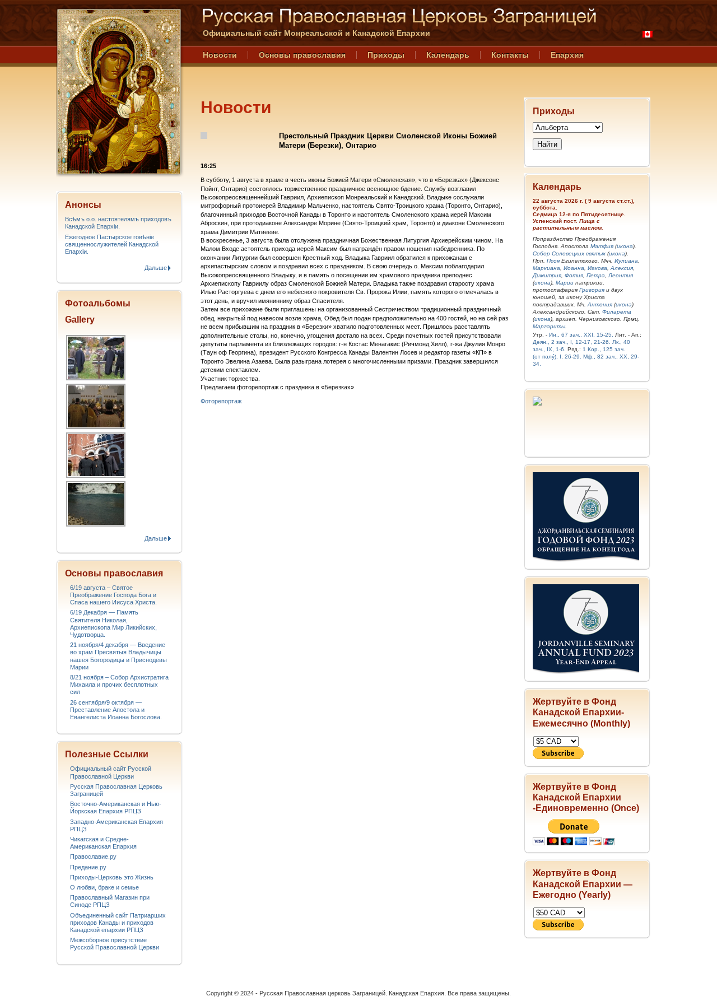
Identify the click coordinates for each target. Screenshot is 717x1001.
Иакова (597, 268)
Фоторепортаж (221, 401)
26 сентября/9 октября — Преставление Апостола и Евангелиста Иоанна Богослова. (116, 709)
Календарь (447, 54)
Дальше (156, 267)
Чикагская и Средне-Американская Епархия (103, 843)
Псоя (553, 261)
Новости (220, 54)
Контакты (510, 54)
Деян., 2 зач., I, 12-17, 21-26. (572, 342)
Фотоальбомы (98, 303)
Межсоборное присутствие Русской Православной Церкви (114, 944)
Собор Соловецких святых (569, 253)
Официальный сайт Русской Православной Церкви (110, 772)
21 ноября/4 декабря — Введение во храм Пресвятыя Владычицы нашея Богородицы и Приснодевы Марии (118, 656)
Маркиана (546, 268)
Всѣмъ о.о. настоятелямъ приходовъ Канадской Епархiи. (118, 223)
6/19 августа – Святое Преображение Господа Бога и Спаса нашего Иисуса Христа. (113, 595)
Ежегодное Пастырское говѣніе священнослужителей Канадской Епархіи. (112, 244)
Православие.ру (93, 856)
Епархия (567, 54)
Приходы (385, 54)
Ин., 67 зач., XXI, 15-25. (581, 335)
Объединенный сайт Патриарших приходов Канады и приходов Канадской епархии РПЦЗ (118, 922)
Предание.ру (88, 867)
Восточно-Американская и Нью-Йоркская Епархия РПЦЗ (115, 807)
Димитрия (547, 275)
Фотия (574, 275)
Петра (595, 275)
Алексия (622, 268)
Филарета (616, 312)
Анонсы (83, 204)
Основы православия (302, 54)
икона (625, 246)
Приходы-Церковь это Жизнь (111, 877)
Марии (565, 283)
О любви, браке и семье (104, 887)
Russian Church (119, 92)
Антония (600, 304)
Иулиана (626, 261)
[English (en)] (647, 34)
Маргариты (549, 326)
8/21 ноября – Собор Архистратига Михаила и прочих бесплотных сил (119, 684)
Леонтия (620, 275)
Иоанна (574, 268)
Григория (591, 290)
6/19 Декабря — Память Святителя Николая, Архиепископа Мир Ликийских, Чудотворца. (113, 623)
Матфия (601, 246)
